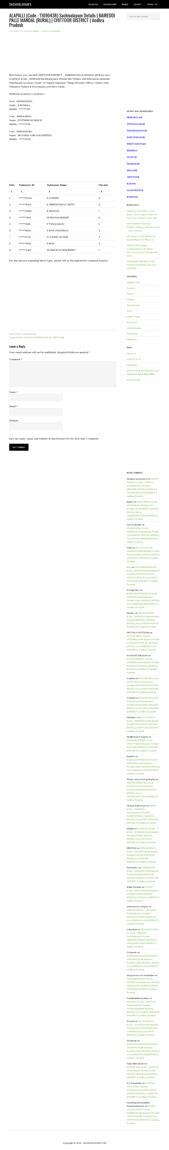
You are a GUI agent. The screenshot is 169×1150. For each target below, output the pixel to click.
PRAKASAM (133, 163)
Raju (129, 567)
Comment (15, 359)
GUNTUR (132, 157)
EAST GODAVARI (136, 137)
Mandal (130, 299)
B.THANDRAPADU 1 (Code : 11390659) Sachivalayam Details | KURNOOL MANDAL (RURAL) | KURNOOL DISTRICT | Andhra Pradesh (143, 666)
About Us (131, 353)
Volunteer (132, 339)
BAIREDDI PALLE (42, 337)
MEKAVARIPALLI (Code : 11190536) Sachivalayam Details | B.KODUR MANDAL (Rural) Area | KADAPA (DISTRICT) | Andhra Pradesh (142, 855)
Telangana (132, 333)
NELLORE (132, 170)
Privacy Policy (134, 379)
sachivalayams (29, 334)
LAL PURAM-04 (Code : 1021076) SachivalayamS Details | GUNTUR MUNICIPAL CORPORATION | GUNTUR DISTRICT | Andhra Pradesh (142, 1028)
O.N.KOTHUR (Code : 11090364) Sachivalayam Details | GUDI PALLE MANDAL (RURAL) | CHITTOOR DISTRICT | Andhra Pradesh (143, 724)
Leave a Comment (51, 31)
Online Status (133, 316)
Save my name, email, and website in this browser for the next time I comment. (54, 438)
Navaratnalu (133, 305)
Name (13, 392)
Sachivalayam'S (20, 4)
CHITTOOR (58, 337)
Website (13, 420)
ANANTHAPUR (135, 190)
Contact (131, 288)
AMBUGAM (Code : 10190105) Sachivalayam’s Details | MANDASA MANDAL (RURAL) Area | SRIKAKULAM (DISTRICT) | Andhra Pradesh (143, 917)
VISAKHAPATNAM (137, 130)
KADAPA (131, 183)
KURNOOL (132, 197)
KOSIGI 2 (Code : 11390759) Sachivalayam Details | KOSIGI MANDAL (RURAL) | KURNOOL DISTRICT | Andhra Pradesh (143, 894)
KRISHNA (132, 150)
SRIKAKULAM (134, 117)
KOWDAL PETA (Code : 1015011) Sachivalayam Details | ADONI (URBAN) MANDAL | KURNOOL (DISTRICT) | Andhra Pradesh (142, 1090)
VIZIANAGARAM (136, 124)
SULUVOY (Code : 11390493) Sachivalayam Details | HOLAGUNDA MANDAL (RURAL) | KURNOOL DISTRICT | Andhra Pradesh (143, 554)
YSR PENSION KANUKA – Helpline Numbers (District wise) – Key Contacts (143, 227)
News (129, 311)
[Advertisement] (62, 54)
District (131, 293)
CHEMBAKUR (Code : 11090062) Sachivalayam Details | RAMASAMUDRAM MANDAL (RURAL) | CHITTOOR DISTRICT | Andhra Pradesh (142, 874)
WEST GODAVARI (136, 144)
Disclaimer (132, 365)
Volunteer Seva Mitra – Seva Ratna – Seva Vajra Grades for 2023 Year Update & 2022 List (142, 214)
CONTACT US (134, 359)
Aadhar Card (133, 282)
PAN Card (132, 322)
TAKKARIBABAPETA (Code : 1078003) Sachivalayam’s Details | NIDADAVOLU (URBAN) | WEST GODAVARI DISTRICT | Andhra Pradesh (143, 985)
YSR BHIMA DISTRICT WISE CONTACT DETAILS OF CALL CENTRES (141, 265)
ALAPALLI (28, 337)
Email (13, 406)
